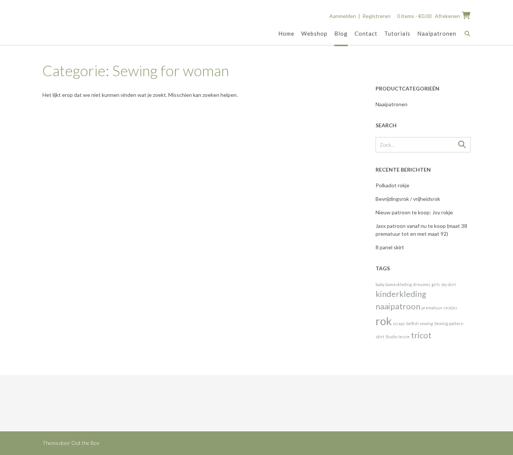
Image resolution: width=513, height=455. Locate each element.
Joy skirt (448, 284)
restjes (450, 307)
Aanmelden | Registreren (360, 16)
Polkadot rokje (392, 185)
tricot (421, 335)
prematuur (431, 307)
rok (384, 320)
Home (286, 33)
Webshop (314, 33)
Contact (366, 33)
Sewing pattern (448, 323)
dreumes (421, 284)
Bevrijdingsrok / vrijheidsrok (408, 199)
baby (380, 284)
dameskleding (398, 284)
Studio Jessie (397, 336)
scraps (399, 323)
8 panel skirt (390, 247)
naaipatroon (398, 306)
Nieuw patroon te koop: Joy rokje (414, 212)
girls (436, 284)
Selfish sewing (419, 323)
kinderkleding (401, 294)
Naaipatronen (436, 33)
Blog (341, 33)
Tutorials (397, 33)
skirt (380, 336)
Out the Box (85, 443)
